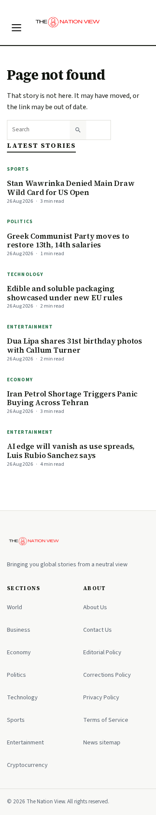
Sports (18, 169)
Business (18, 629)
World (14, 607)
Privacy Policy (101, 697)
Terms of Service (105, 719)
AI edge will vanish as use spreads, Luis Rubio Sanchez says (71, 451)
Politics (20, 221)
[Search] (78, 130)
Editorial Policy (102, 652)
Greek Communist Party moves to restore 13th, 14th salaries (68, 241)
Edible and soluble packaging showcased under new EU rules (65, 293)
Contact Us (97, 629)
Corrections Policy (107, 674)
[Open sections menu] (16, 27)
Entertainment (30, 327)
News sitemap (101, 742)
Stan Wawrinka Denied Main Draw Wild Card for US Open (70, 188)
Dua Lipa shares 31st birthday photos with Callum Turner (74, 345)
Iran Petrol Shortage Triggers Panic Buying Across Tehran (72, 398)
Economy (20, 380)
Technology (25, 274)
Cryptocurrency (27, 765)
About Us (95, 607)
